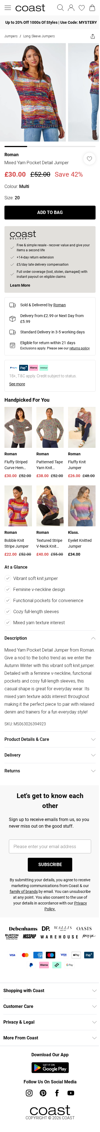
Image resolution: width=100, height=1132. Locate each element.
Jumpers (11, 36)
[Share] (89, 36)
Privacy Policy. (66, 913)
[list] (48, 93)
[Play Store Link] (48, 1079)
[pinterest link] (41, 1105)
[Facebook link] (55, 1105)
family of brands (47, 896)
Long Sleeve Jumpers (39, 36)
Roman (11, 150)
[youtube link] (69, 1105)
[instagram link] (27, 1105)
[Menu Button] (7, 7)
